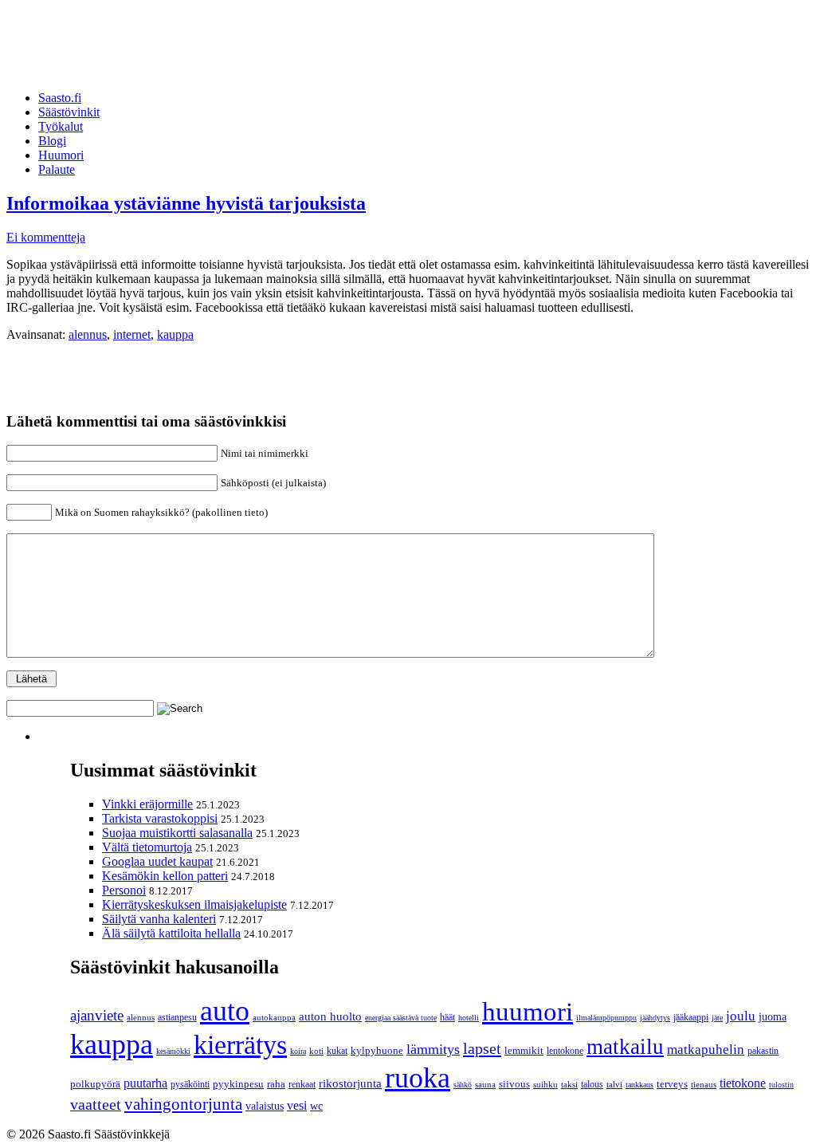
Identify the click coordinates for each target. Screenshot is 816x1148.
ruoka (417, 1078)
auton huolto (330, 1016)
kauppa (175, 334)
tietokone (743, 1083)
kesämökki (173, 1051)
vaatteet (95, 1104)
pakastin (763, 1051)
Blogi (52, 140)
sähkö (462, 1084)
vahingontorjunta (183, 1104)
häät (447, 1017)
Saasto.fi (59, 97)
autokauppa (274, 1017)
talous (592, 1084)
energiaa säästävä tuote (401, 1017)
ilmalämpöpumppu (606, 1017)
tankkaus (639, 1084)
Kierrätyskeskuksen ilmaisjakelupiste (194, 904)
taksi (569, 1084)
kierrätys (240, 1045)
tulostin (781, 1084)
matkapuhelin (705, 1049)
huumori (527, 1011)
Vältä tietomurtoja (147, 847)
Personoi (124, 890)
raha (276, 1084)
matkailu (625, 1047)
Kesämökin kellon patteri (165, 876)
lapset (482, 1048)
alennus (88, 334)
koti (316, 1051)
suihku (545, 1084)
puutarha (145, 1083)
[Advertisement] (296, 42)
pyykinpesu (238, 1084)
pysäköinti (190, 1084)
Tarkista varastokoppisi (160, 818)
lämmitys (433, 1049)
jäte (717, 1017)
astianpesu (177, 1017)
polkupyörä (95, 1084)
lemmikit (523, 1050)
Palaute (56, 169)
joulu (740, 1016)
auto (224, 1011)
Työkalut (60, 126)
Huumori (61, 155)
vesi (297, 1105)
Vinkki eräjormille (147, 804)
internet (132, 334)
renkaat (302, 1084)
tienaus (703, 1084)
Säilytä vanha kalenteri (159, 919)
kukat (337, 1051)
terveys (672, 1084)
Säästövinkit (69, 112)
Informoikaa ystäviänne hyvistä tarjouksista (186, 203)
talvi (614, 1084)
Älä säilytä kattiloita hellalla (171, 933)
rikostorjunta (350, 1083)
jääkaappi (690, 1017)
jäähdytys (655, 1017)
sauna (485, 1084)
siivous (514, 1084)
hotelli (468, 1017)
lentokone (565, 1051)
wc (316, 1106)
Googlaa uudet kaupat (157, 861)
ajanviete (97, 1015)
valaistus (264, 1105)
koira (298, 1051)
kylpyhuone (377, 1050)
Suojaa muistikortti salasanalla (177, 832)
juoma (773, 1017)
